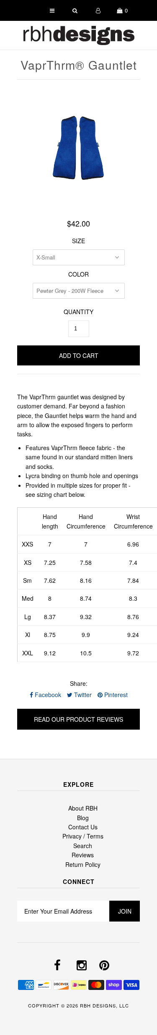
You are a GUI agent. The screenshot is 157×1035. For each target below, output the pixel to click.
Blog (83, 817)
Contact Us (83, 827)
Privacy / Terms (82, 836)
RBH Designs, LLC (104, 1005)
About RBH (83, 808)
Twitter (82, 694)
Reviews (83, 855)
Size (78, 241)
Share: (79, 683)
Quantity (78, 311)
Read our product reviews (78, 719)
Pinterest (115, 694)
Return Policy (82, 864)
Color (78, 274)
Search (82, 845)
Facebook (47, 694)
